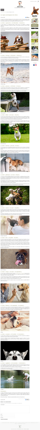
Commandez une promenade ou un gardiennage (34, 25)
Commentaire (3, 404)
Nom (1, 414)
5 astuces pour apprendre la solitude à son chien (24, 422)
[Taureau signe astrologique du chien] (15, 162)
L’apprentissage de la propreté (20, 273)
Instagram (36, 65)
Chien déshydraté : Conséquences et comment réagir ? (34, 51)
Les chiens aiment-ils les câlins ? (6, 422)
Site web (2, 417)
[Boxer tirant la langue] (15, 258)
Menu (3, 9)
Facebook (34, 65)
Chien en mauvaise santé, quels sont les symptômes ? (34, 59)
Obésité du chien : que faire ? (34, 36)
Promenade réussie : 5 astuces (33, 44)
